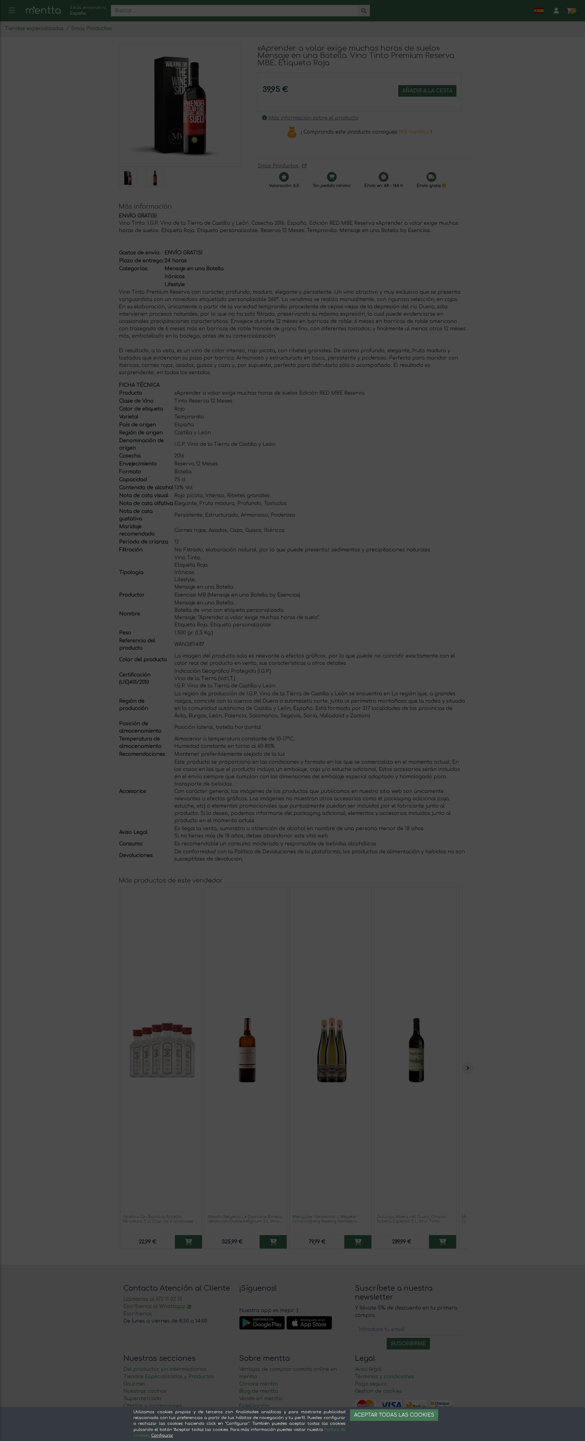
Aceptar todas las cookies (394, 1415)
